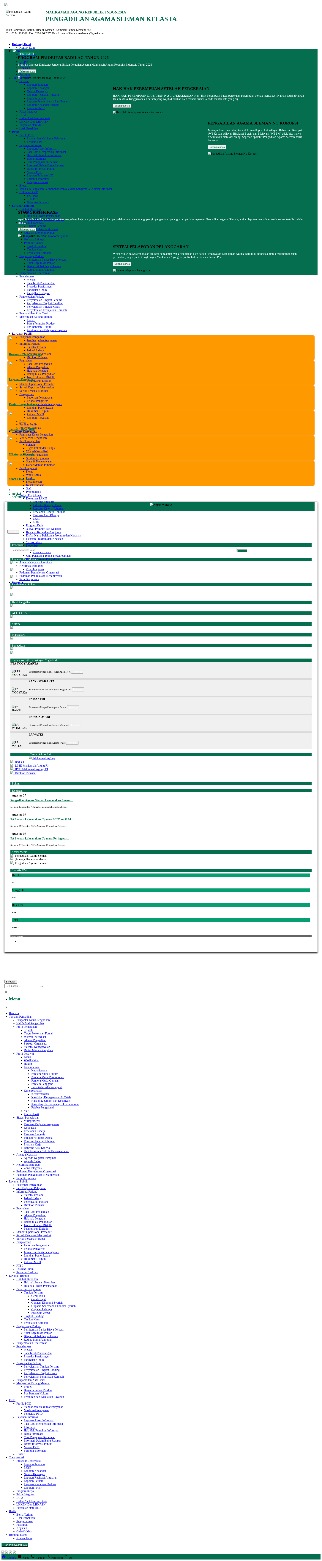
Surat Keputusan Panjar (41, 262)
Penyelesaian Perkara (31, 296)
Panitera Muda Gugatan (45, 1080)
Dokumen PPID (28, 192)
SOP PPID (33, 199)
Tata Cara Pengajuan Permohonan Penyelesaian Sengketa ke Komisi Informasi (65, 188)
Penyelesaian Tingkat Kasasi (43, 306)
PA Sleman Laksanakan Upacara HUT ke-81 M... (41, 819)
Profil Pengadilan (29, 441)
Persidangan (26, 276)
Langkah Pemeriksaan (40, 407)
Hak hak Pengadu (37, 370)
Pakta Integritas (28, 111)
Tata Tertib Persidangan (41, 283)
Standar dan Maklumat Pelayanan (46, 138)
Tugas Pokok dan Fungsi (40, 448)
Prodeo (31, 320)
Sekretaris (18, 497)
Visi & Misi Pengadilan (33, 437)
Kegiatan (24, 67)
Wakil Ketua (33, 474)
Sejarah (30, 444)
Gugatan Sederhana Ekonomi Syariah (46, 236)
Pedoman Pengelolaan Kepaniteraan (40, 575)
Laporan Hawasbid (38, 417)
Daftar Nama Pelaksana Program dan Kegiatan (53, 535)
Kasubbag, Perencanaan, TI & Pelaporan (55, 1104)
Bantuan (11, 981)
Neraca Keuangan (37, 91)
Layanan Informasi (30, 145)
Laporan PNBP (36, 108)
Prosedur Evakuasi (27, 1272)
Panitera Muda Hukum (44, 1073)
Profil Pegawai (28, 468)
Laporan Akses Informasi (41, 148)
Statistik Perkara (36, 347)
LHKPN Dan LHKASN (34, 121)
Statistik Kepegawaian (39, 461)
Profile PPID (26, 135)
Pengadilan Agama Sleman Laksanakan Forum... (41, 800)
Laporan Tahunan (37, 84)
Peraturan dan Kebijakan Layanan (44, 1396)
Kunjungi (77, 671)
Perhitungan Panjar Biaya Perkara (47, 259)
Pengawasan (26, 394)
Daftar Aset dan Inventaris (34, 118)
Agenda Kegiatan (26, 1154)
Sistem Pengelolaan (30, 495)
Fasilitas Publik (28, 424)
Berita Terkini (24, 1514)
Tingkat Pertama (36, 225)
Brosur (23, 185)
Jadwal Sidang (35, 350)
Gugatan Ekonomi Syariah (39, 232)
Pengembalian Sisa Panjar (34, 273)
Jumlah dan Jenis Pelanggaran (44, 404)
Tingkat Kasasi (35, 249)
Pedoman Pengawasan (40, 397)
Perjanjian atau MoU (31, 125)
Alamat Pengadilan (37, 454)
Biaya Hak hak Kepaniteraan (44, 266)
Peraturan (25, 74)
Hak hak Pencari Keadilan (39, 1282)
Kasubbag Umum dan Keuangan (50, 1100)
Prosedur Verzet (33, 242)
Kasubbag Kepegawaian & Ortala (51, 1097)
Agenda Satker (32, 1161)
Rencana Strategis (43, 501)
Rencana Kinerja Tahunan (48, 508)
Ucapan (24, 61)
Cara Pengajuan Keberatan (42, 162)
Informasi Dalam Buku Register (45, 165)
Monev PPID (34, 172)
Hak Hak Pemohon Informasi (44, 155)
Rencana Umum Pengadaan (42, 559)
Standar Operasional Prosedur (36, 384)
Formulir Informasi (38, 178)
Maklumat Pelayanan (36, 1410)
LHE (36, 522)
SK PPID (32, 195)
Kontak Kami (27, 47)
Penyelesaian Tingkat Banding (45, 303)
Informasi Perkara (29, 343)
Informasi (29, 1427)
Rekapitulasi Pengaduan (41, 374)
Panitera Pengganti (42, 1083)
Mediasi (31, 279)
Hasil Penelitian (28, 128)
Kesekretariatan (35, 485)
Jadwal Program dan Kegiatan (43, 528)
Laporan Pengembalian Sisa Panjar (47, 101)
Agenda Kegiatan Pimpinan (35, 562)
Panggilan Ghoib (37, 289)
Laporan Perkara (36, 98)
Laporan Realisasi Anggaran (43, 94)
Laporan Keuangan (38, 88)
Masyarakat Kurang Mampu (36, 316)
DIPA (22, 114)
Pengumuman (24, 1521)
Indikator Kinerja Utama (47, 505)
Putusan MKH (35, 414)
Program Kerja (34, 525)
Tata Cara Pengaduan (39, 363)
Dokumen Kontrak (38, 202)
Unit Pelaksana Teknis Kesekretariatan (48, 555)
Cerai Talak (38, 1295)
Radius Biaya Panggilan (41, 269)
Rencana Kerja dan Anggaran (43, 532)
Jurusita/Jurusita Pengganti (46, 1087)
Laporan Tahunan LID (40, 175)
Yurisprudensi (34, 542)
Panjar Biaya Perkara (31, 256)
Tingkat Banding (37, 246)
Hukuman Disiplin (38, 411)
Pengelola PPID (36, 141)
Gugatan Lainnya (34, 239)
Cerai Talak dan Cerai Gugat (41, 229)
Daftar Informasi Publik (41, 168)
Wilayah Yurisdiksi (37, 451)
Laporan (24, 81)
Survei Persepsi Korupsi (33, 390)
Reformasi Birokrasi (31, 565)
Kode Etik (32, 545)
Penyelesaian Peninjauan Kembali (47, 310)
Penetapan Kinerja (34, 1131)
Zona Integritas (35, 569)
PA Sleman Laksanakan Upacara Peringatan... (40, 838)
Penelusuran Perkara (36, 1201)
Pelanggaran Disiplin (39, 380)
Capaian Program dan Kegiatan (44, 538)
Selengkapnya (27, 71)
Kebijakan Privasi (37, 182)
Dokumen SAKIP (36, 498)
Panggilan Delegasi (38, 293)
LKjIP (36, 518)
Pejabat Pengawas (37, 400)
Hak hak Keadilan (30, 209)
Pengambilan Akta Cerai (33, 313)
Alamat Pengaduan (38, 367)
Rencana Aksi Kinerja (46, 515)
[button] (161, 663)
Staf (28, 488)
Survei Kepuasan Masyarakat (36, 387)
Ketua (29, 471)
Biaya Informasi (36, 158)
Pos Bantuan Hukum (36, 1393)
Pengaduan (25, 360)
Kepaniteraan (34, 481)
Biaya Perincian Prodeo (41, 323)
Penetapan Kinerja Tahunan (49, 511)
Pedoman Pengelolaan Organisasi (39, 572)
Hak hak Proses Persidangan (43, 215)
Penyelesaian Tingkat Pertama (44, 300)
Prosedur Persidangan (39, 286)
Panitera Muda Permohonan (47, 1077)
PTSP (22, 421)
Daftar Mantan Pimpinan (40, 464)
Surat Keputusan (29, 579)
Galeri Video (23, 1531)
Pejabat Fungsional (42, 1107)
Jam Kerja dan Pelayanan (42, 340)
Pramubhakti (33, 491)
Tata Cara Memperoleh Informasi (46, 151)
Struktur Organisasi (37, 458)
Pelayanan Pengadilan (32, 337)
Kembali (13, 531)
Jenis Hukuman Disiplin (41, 377)
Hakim (28, 1063)
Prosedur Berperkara (31, 222)
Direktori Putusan (37, 357)
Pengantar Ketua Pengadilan (36, 434)
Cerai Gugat (38, 1299)
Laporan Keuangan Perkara (43, 104)
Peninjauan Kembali (39, 252)
